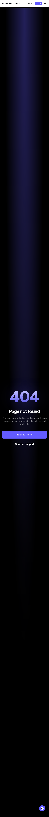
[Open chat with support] (42, 808)
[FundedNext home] (11, 4)
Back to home (24, 434)
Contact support (24, 444)
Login (39, 3)
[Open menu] (45, 3)
